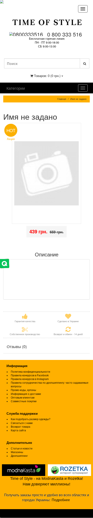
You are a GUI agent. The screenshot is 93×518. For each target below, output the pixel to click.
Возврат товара (20, 426)
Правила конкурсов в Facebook (30, 375)
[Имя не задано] (46, 173)
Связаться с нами (22, 423)
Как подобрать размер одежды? (30, 419)
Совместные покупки (24, 401)
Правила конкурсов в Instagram (30, 379)
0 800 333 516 (64, 34)
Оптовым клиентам (22, 397)
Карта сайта (18, 430)
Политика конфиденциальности (30, 371)
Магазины (17, 452)
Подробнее (61, 500)
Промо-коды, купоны (23, 390)
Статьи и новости (21, 448)
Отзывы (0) (17, 346)
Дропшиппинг (19, 455)
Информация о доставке (26, 394)
